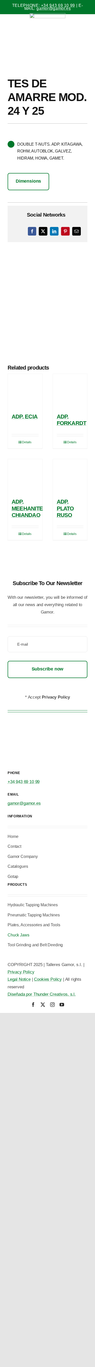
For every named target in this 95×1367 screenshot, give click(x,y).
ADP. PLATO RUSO (65, 508)
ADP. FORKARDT (71, 419)
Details (26, 442)
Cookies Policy (48, 979)
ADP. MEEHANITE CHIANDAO (27, 508)
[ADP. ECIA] (25, 391)
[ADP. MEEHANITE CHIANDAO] (25, 476)
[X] (43, 231)
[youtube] (62, 1004)
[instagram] (52, 1004)
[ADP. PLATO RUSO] (70, 476)
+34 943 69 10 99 (58, 5)
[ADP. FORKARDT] (70, 391)
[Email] (76, 231)
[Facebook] (32, 231)
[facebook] (33, 1004)
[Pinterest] (65, 231)
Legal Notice (19, 979)
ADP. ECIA (24, 416)
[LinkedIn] (54, 231)
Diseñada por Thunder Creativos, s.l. (42, 994)
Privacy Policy (21, 972)
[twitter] (43, 1004)
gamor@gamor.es (53, 8)
